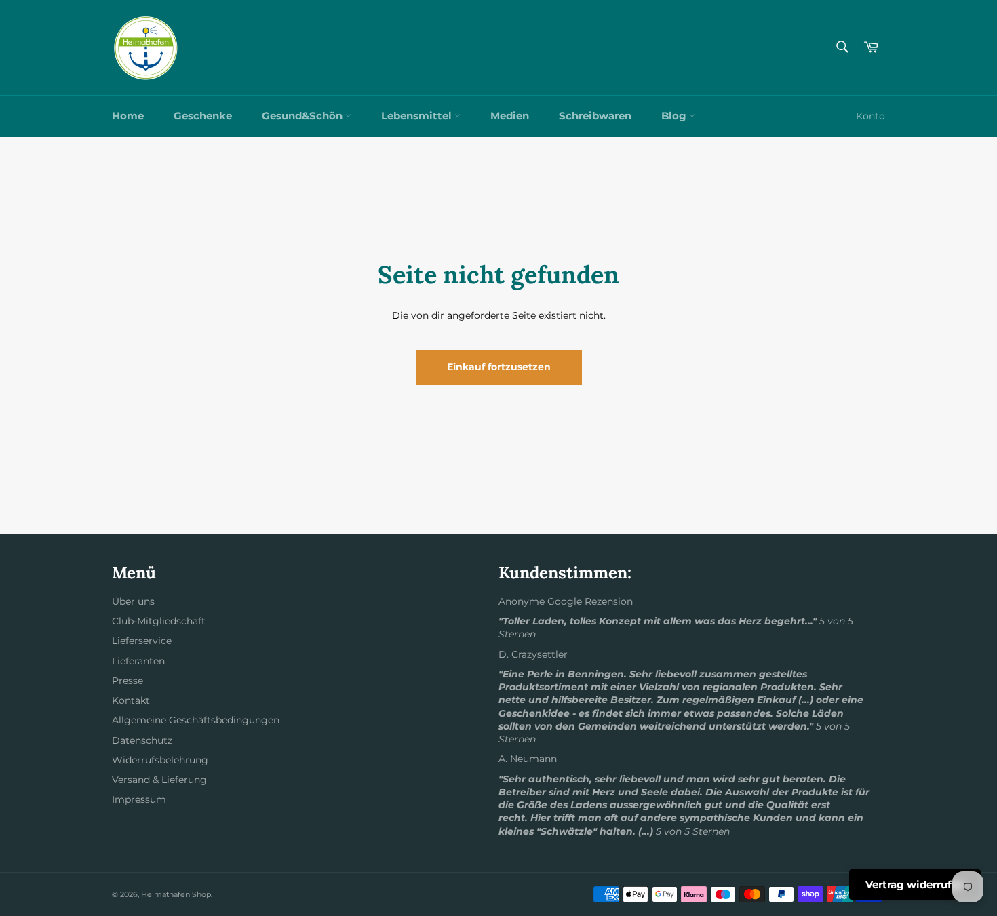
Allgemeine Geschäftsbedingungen (195, 720)
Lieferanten (138, 661)
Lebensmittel (417, 115)
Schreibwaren (595, 115)
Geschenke (203, 115)
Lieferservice (142, 641)
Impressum (139, 799)
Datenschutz (142, 740)
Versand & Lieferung (159, 780)
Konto (870, 116)
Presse (127, 681)
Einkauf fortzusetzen (499, 367)
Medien (509, 115)
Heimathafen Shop (176, 894)
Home (128, 115)
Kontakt (131, 700)
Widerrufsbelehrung (160, 760)
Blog (675, 115)
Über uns (133, 601)
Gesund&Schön (303, 115)
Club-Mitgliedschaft (159, 621)
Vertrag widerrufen (914, 884)
